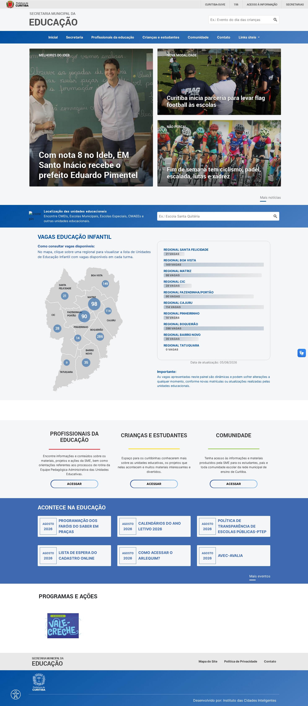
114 (108, 311)
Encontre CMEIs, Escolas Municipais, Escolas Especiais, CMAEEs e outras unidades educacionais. (94, 216)
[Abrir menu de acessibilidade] (15, 694)
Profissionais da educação (112, 37)
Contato (223, 37)
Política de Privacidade (240, 661)
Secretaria (74, 37)
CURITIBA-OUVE (215, 4)
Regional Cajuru (178, 302)
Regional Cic (174, 281)
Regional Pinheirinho (181, 313)
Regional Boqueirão (181, 324)
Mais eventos (259, 576)
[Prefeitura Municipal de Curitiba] (39, 682)
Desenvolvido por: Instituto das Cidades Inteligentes (234, 700)
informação (262, 4)
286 (100, 336)
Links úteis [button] (248, 37)
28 (57, 328)
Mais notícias (270, 197)
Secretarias (295, 4)
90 (84, 316)
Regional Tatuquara (181, 345)
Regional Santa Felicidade (186, 249)
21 (65, 295)
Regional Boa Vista (180, 260)
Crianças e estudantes (160, 37)
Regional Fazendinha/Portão (189, 292)
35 (86, 362)
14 (77, 338)
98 (94, 304)
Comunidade (198, 37)
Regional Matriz (178, 271)
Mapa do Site (208, 661)
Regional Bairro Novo (182, 334)
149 (105, 283)
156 (236, 4)
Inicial (53, 37)
